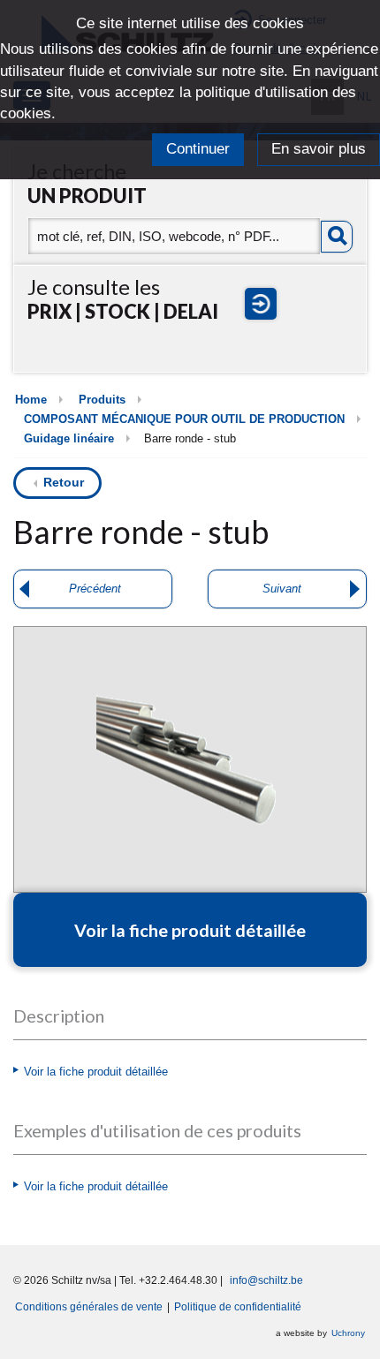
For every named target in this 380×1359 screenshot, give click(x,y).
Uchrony (348, 1333)
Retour (63, 482)
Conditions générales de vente (89, 1306)
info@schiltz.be (266, 1280)
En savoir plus (318, 148)
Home (31, 400)
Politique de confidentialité (237, 1306)
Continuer (198, 148)
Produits (102, 400)
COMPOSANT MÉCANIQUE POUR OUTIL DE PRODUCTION (184, 419)
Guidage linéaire (69, 439)
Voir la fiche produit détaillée (96, 1072)
